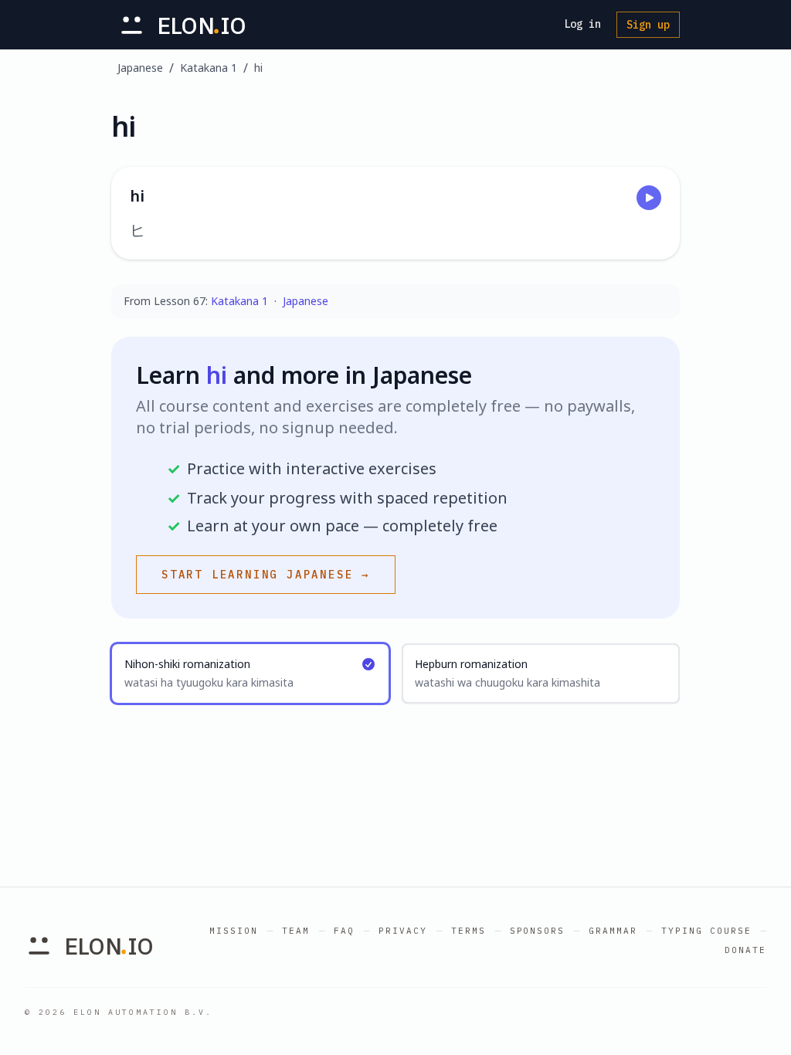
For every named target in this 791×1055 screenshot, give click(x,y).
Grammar (613, 930)
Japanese (140, 67)
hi (258, 67)
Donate (745, 950)
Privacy (403, 930)
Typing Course (706, 930)
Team (296, 930)
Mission (233, 930)
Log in (582, 24)
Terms (468, 930)
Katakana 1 (208, 67)
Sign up (648, 25)
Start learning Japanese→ (265, 575)
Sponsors (537, 930)
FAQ (344, 930)
